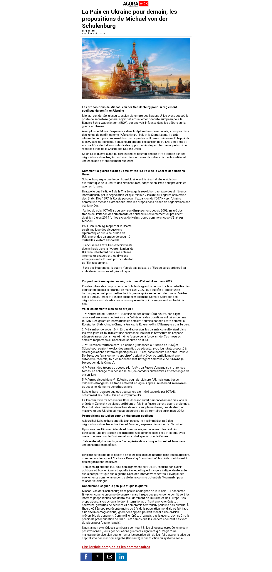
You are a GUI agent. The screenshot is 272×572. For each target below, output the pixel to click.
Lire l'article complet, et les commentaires (116, 547)
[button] (86, 557)
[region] (162, 243)
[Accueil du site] (136, 6)
